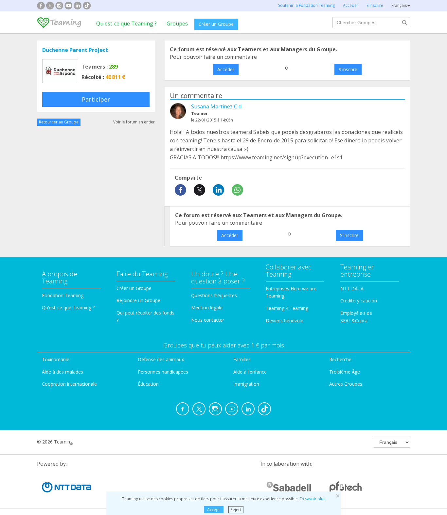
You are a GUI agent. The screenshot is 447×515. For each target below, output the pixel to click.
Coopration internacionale (69, 384)
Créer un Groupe (216, 24)
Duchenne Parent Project (75, 50)
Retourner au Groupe (59, 122)
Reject (235, 509)
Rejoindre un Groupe (138, 300)
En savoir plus (312, 499)
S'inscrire (348, 69)
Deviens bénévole (284, 320)
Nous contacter (207, 320)
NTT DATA (352, 288)
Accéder (225, 69)
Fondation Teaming (62, 295)
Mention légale (207, 307)
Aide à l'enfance (250, 372)
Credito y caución (358, 301)
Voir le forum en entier (134, 122)
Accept (213, 509)
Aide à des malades (62, 372)
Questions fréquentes (214, 295)
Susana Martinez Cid (216, 106)
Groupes (177, 23)
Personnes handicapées (163, 372)
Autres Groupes (345, 384)
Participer (96, 99)
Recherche (340, 359)
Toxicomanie (55, 359)
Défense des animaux (161, 359)
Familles (242, 359)
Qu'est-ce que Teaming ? (126, 23)
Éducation (148, 384)
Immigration (246, 384)
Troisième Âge (344, 372)
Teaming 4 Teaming (287, 308)
